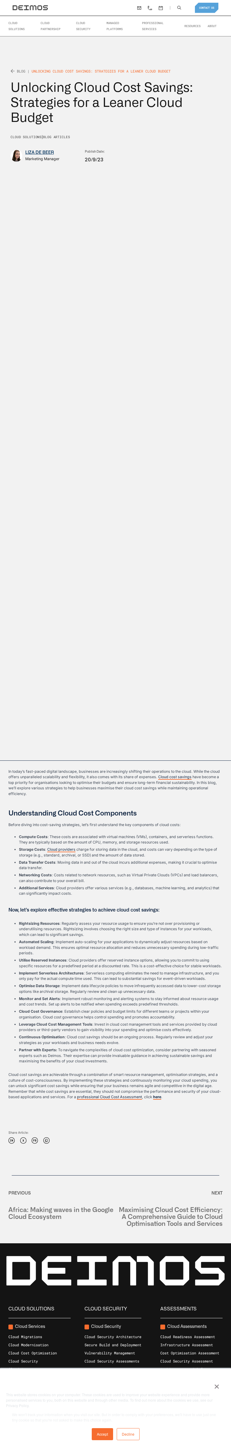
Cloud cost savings (175, 777)
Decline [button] (128, 1434)
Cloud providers (61, 849)
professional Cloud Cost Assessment (109, 1097)
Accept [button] (102, 1434)
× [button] (216, 1384)
